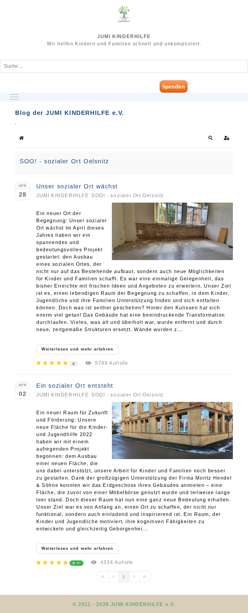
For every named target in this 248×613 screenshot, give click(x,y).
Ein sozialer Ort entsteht (74, 385)
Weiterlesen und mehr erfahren (77, 349)
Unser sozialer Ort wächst (77, 186)
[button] (210, 138)
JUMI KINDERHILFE (62, 195)
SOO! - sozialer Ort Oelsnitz (64, 161)
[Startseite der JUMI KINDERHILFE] (124, 16)
